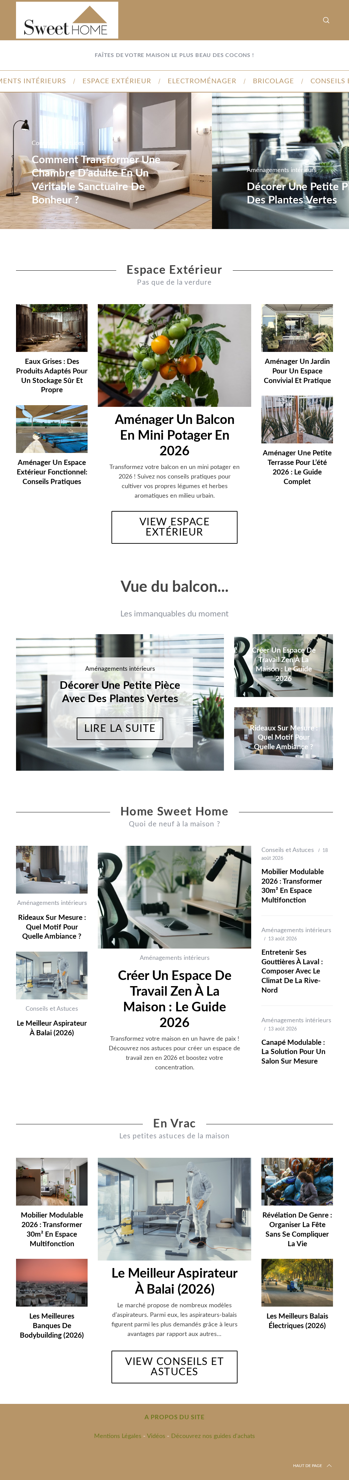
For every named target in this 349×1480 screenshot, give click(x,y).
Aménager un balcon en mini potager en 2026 (174, 435)
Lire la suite (120, 729)
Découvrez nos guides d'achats (213, 1436)
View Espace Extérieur (174, 527)
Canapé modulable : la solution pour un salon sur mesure (293, 1052)
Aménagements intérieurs (282, 170)
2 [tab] (198, 698)
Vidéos (156, 1436)
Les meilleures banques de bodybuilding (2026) (52, 1326)
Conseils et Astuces (58, 143)
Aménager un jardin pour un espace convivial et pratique (297, 371)
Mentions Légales (117, 1436)
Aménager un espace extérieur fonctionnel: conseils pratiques (52, 472)
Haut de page (307, 1466)
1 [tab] (318, 156)
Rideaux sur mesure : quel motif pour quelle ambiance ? (52, 927)
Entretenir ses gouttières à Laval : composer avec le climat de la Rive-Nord (292, 971)
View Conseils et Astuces (174, 1367)
